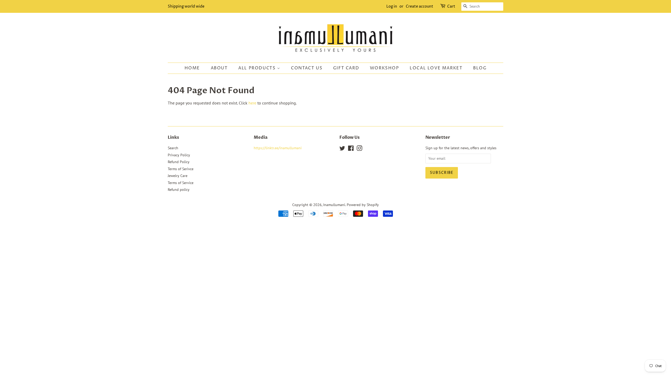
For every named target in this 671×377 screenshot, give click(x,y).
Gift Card (346, 68)
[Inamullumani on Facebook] (351, 149)
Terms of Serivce (180, 169)
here (252, 103)
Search (173, 148)
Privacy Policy (179, 155)
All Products (257, 68)
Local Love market (436, 68)
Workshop (384, 68)
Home (192, 68)
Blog (479, 68)
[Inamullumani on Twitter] (342, 149)
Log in (391, 6)
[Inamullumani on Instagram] (359, 149)
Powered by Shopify (363, 204)
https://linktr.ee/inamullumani (278, 148)
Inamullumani (334, 204)
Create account (419, 6)
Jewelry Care (177, 175)
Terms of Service (180, 182)
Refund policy (179, 189)
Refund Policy (179, 161)
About (219, 68)
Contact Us (306, 68)
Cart (451, 6)
